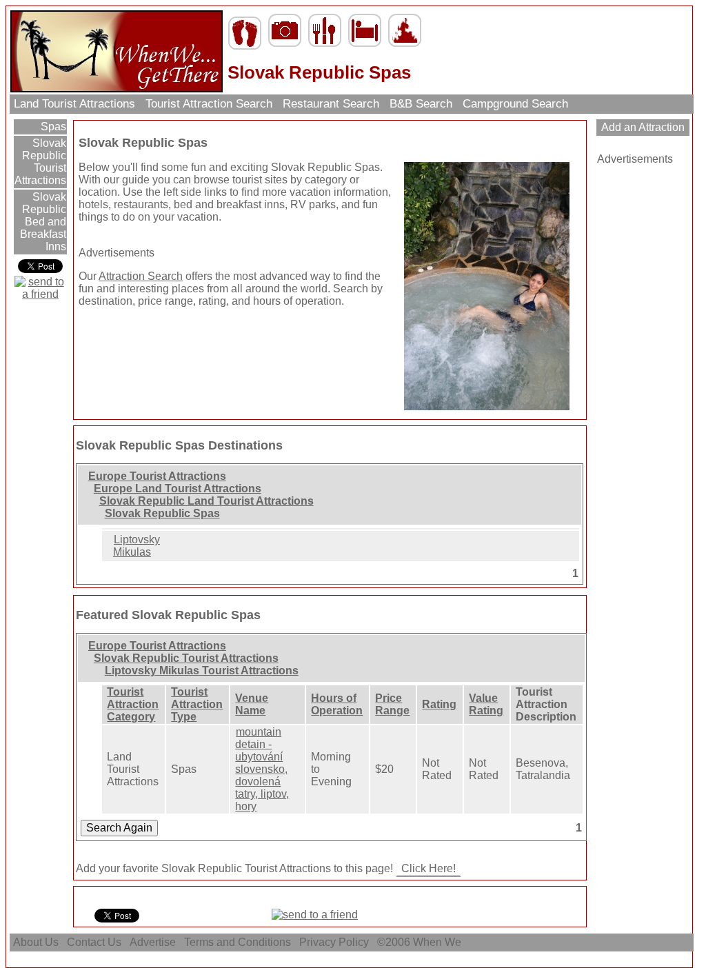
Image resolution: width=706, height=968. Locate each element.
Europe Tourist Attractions (157, 476)
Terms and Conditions (237, 942)
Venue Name (251, 704)
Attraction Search (141, 276)
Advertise (153, 942)
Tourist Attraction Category (133, 704)
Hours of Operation (337, 704)
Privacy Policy (334, 942)
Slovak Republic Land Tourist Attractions (206, 501)
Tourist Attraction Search (209, 103)
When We (438, 942)
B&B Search (421, 103)
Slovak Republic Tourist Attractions (40, 161)
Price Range (392, 704)
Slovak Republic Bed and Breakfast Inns (43, 221)
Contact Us (94, 942)
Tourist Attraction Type (197, 704)
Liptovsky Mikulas (136, 546)
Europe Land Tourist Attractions (177, 488)
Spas (52, 126)
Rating (439, 704)
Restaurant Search (331, 103)
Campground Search (515, 103)
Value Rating (486, 704)
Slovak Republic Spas (162, 513)
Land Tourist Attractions (74, 103)
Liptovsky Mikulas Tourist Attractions (202, 670)
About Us (35, 942)
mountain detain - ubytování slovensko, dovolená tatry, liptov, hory (262, 769)
